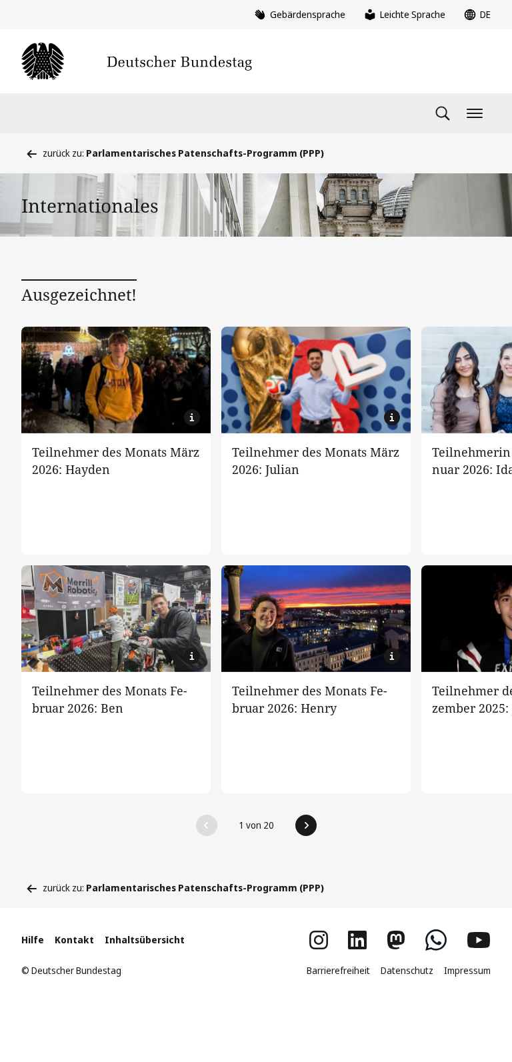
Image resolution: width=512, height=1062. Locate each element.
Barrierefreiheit (338, 970)
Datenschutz (407, 970)
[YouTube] (479, 940)
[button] (206, 825)
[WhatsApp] (436, 940)
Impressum (467, 970)
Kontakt (74, 939)
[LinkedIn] (357, 940)
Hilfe (32, 939)
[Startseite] (136, 61)
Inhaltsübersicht (145, 939)
